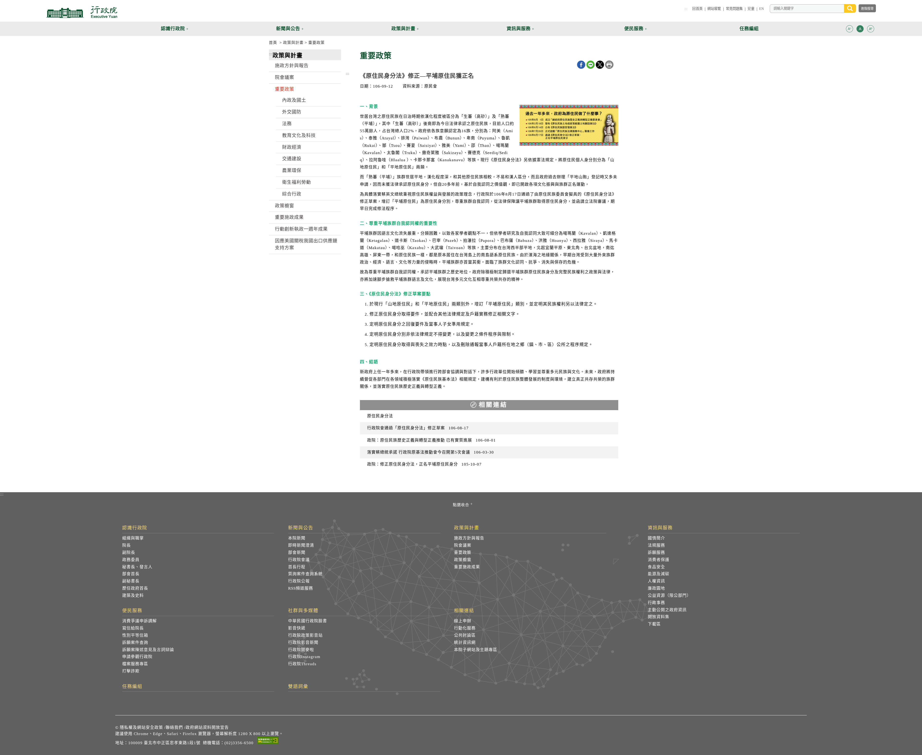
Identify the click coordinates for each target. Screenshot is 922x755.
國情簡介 (656, 538)
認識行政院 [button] (173, 28)
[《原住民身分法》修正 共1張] (569, 126)
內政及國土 (294, 100)
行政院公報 (299, 581)
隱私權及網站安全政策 (141, 727)
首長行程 (296, 567)
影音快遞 (296, 628)
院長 (126, 545)
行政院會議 (299, 559)
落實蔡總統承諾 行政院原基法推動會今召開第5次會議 (430, 452)
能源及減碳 (658, 574)
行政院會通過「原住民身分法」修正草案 (418, 428)
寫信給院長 (133, 628)
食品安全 (656, 567)
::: (686, 9)
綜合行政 (291, 194)
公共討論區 (465, 635)
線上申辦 (462, 621)
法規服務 (656, 545)
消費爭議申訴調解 (139, 621)
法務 (287, 123)
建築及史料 (133, 595)
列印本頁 (609, 64)
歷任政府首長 (135, 588)
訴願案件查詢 (135, 642)
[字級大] (870, 29)
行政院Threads (302, 664)
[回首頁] (81, 12)
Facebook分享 (581, 64)
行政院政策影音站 (305, 635)
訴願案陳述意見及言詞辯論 (148, 649)
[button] (849, 28)
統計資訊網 (465, 642)
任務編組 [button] (749, 28)
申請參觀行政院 (137, 656)
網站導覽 (714, 9)
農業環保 (291, 170)
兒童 (750, 9)
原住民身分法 (380, 416)
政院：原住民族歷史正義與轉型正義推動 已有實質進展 (431, 440)
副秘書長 (131, 581)
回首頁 (697, 9)
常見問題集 (734, 9)
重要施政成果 (289, 217)
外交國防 (291, 111)
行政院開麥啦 (301, 649)
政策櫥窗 (284, 205)
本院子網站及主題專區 (475, 649)
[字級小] (849, 29)
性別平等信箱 (135, 635)
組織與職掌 (133, 538)
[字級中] (860, 29)
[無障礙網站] (267, 741)
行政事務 (656, 602)
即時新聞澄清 (301, 545)
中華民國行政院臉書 (307, 621)
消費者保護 (658, 559)
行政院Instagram (304, 656)
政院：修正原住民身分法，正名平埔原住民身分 (424, 464)
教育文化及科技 (299, 135)
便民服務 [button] (633, 28)
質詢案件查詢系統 (305, 574)
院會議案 (284, 77)
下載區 (654, 624)
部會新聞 (296, 552)
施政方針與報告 (292, 65)
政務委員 (131, 559)
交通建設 (291, 158)
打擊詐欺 (131, 671)
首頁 (273, 43)
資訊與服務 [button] (519, 28)
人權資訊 (656, 581)
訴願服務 (656, 552)
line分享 (590, 64)
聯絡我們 (174, 727)
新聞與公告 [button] (288, 28)
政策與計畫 (293, 43)
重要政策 (316, 43)
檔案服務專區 (135, 664)
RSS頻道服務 (300, 588)
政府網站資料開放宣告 (207, 727)
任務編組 (132, 686)
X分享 (600, 64)
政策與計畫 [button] (403, 28)
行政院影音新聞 (303, 642)
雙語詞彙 (298, 686)
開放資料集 (658, 617)
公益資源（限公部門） (669, 595)
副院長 (128, 552)
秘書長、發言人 (137, 567)
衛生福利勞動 (296, 182)
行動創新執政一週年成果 (301, 229)
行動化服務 (465, 628)
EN (761, 9)
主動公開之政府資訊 (667, 610)
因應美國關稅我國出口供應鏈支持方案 (306, 244)
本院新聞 (296, 538)
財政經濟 (291, 147)
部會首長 (131, 574)
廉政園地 (656, 588)
